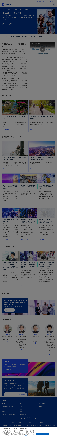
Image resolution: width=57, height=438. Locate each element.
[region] (28, 432)
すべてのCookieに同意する (42, 433)
